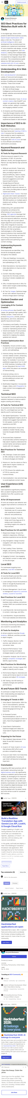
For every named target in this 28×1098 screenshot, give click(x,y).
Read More (5, 866)
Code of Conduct (9, 888)
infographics (20, 386)
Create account (21, 2)
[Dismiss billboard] (26, 1067)
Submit (7, 883)
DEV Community (15, 974)
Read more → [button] (6, 1057)
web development (10, 75)
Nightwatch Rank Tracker (11, 194)
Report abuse (19, 888)
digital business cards (8, 772)
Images (13, 291)
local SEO (11, 569)
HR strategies (20, 677)
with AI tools (16, 139)
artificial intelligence (7, 42)
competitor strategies (15, 658)
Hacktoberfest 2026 (9, 1046)
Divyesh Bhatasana (11, 18)
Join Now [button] (14, 1092)
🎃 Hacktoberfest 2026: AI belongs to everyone (13, 1036)
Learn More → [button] (6, 942)
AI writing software (7, 310)
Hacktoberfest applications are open (12, 925)
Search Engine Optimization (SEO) (12, 38)
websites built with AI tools (10, 63)
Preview (15, 883)
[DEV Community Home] (6, 2)
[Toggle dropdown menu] (25, 798)
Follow (14, 956)
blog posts (10, 316)
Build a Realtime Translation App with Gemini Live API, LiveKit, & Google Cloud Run (13, 822)
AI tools (23, 747)
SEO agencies (11, 214)
